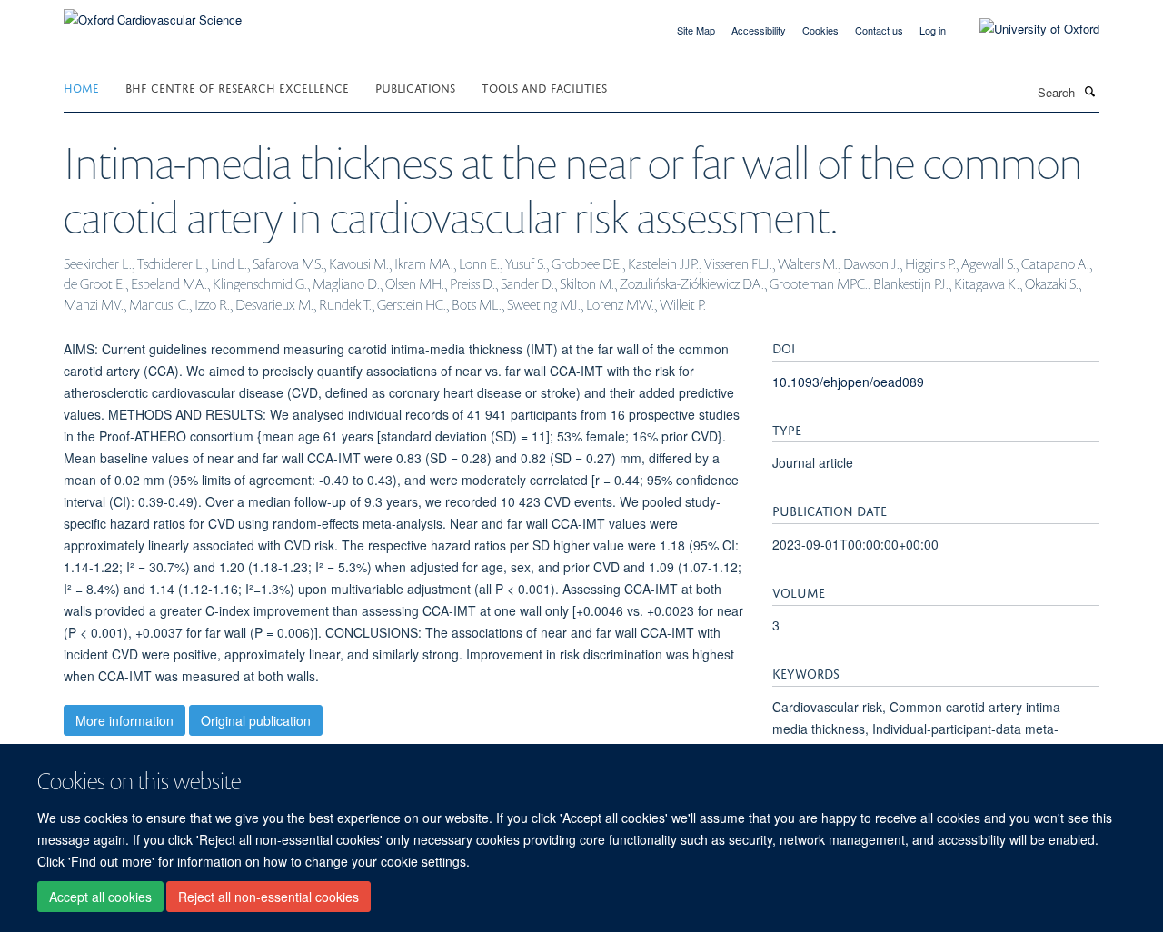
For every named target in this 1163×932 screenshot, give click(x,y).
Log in (932, 30)
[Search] (1089, 91)
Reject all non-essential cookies (268, 896)
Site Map (696, 30)
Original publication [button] (256, 720)
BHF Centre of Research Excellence (237, 86)
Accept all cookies (100, 896)
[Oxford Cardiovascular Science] (153, 13)
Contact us (879, 30)
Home (81, 86)
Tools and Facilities (544, 86)
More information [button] (124, 720)
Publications (415, 86)
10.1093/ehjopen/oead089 (848, 381)
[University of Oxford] (1025, 29)
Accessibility (758, 30)
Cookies (820, 30)
